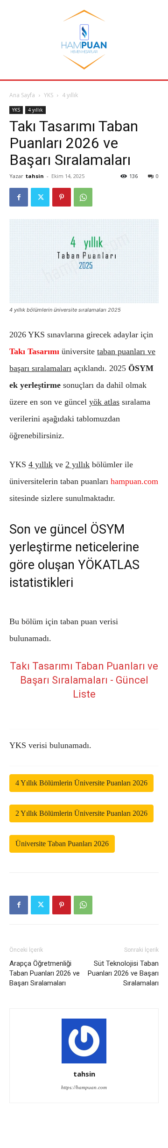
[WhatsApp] (83, 197)
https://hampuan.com (84, 1087)
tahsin (35, 175)
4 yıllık (70, 95)
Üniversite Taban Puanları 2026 (62, 844)
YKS (48, 95)
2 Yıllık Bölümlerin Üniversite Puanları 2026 (81, 813)
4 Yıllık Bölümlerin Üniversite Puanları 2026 (81, 783)
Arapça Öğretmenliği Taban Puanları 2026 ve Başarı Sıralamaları (44, 973)
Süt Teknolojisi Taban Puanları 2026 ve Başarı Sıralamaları (123, 973)
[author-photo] (84, 1041)
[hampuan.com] (84, 39)
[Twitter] (40, 197)
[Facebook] (18, 197)
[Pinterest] (61, 197)
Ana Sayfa (22, 95)
